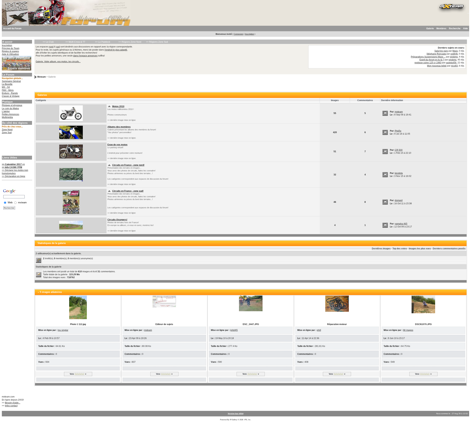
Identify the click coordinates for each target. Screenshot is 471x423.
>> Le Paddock (102, 42)
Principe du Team (10, 48)
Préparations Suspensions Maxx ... (428, 57)
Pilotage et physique (12, 105)
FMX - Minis (8, 90)
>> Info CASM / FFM (12, 167)
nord (51, 46)
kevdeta (399, 173)
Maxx (455, 51)
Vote (72, 374)
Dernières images (381, 248)
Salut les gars (441, 51)
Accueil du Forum (12, 28)
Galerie (430, 28)
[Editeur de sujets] (164, 301)
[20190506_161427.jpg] (71, 132)
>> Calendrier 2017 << (13, 164)
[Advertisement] (16, 145)
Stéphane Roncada (436, 54)
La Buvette (7, 84)
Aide (465, 28)
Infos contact (11, 405)
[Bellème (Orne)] (71, 174)
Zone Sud (7, 132)
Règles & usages (10, 51)
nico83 (454, 66)
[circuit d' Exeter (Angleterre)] (71, 225)
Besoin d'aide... (12, 402)
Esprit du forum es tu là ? (431, 59)
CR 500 (399, 150)
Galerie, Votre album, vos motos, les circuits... (58, 61)
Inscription (249, 34)
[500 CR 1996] (71, 151)
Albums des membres (119, 127)
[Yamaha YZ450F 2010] (71, 113)
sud (58, 46)
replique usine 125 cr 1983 (428, 62)
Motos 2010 (118, 106)
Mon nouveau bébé (437, 66)
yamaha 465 (401, 223)
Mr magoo (408, 330)
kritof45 (234, 330)
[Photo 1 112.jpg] (78, 307)
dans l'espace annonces (85, 55)
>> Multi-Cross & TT (75, 42)
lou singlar (63, 330)
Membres (441, 28)
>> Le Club (48, 42)
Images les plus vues (420, 248)
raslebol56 (451, 62)
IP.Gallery (233, 420)
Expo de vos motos (117, 144)
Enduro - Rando (10, 93)
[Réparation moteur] (337, 303)
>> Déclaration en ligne (13, 176)
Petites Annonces (10, 114)
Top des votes (399, 248)
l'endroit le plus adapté (116, 50)
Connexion (238, 34)
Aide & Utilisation (10, 54)
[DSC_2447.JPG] (251, 303)
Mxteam (41, 77)
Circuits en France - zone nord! (128, 165)
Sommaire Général (11, 81)
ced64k (454, 54)
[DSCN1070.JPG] (423, 304)
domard (399, 200)
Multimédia (7, 117)
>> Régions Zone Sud (157, 42)
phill (319, 330)
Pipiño (398, 131)
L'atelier (6, 111)
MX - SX (6, 87)
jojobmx (454, 57)
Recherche (455, 28)
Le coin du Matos (10, 108)
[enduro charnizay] (71, 202)
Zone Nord (7, 129)
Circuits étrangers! (117, 219)
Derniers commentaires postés (449, 248)
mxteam (399, 111)
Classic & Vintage (11, 96)
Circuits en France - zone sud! (128, 191)
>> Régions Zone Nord (129, 42)
